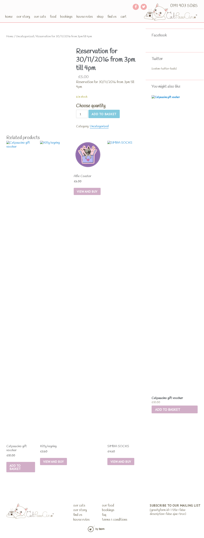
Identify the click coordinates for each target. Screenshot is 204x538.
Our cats (40, 16)
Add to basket (104, 114)
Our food (108, 505)
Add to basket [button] (167, 409)
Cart (124, 16)
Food (53, 16)
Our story (23, 16)
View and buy (53, 462)
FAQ (104, 515)
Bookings (66, 16)
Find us (112, 16)
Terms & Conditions (114, 519)
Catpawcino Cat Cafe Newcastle (171, 12)
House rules (84, 16)
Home (9, 16)
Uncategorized (25, 36)
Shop (100, 16)
